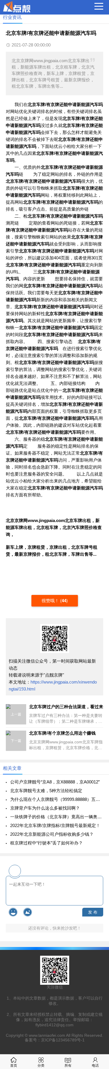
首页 (13, 1065)
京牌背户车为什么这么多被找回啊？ (45, 808)
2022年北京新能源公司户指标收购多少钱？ (52, 834)
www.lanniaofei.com (47, 1035)
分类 (40, 1065)
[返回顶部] (97, 956)
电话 (95, 1065)
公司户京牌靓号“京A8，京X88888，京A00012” (55, 781)
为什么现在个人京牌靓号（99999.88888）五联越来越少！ (56, 799)
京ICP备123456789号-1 (63, 1040)
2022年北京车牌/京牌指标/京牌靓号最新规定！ (55, 825)
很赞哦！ (51, 600)
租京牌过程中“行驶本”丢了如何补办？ (46, 842)
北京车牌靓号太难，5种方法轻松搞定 (46, 790)
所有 (68, 1065)
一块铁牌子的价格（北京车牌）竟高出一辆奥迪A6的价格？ (56, 816)
